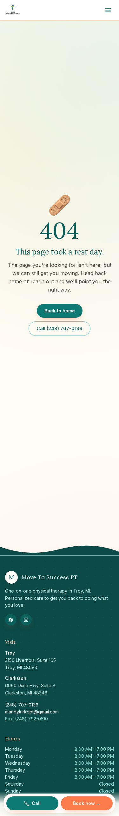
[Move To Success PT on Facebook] (11, 619)
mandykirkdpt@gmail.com (32, 711)
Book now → (87, 803)
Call (36, 803)
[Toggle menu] (108, 10)
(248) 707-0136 (21, 704)
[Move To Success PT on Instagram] (26, 619)
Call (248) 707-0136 (59, 328)
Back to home (59, 310)
